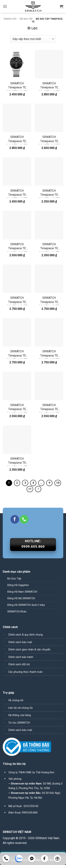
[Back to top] (57, 858)
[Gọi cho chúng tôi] (24, 519)
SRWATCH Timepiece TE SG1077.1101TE (17, 86)
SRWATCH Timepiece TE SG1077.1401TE (17, 139)
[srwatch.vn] (33, 6)
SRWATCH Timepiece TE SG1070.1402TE (49, 300)
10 (57, 482)
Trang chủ (9, 18)
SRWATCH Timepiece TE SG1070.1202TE (17, 246)
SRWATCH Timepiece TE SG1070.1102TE (49, 193)
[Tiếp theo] (38, 489)
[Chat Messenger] (32, 858)
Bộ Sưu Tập (26, 18)
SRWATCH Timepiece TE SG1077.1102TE (17, 193)
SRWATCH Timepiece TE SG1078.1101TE (17, 461)
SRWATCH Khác (17, 611)
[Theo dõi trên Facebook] (14, 519)
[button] (5, 6)
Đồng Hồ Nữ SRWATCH (21, 598)
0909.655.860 (30, 812)
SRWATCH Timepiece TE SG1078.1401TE (17, 354)
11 (30, 489)
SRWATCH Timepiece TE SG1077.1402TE (49, 86)
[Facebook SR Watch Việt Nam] (44, 858)
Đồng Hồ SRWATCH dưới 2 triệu (26, 605)
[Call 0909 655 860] (6, 858)
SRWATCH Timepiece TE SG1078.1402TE (49, 354)
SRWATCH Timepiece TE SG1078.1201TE (17, 407)
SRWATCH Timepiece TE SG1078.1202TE (49, 407)
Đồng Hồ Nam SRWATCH (22, 591)
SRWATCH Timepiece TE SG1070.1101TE (49, 246)
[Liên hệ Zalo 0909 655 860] (19, 858)
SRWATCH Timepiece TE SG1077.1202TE (49, 139)
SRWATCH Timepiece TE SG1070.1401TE (17, 300)
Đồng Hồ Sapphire (18, 585)
